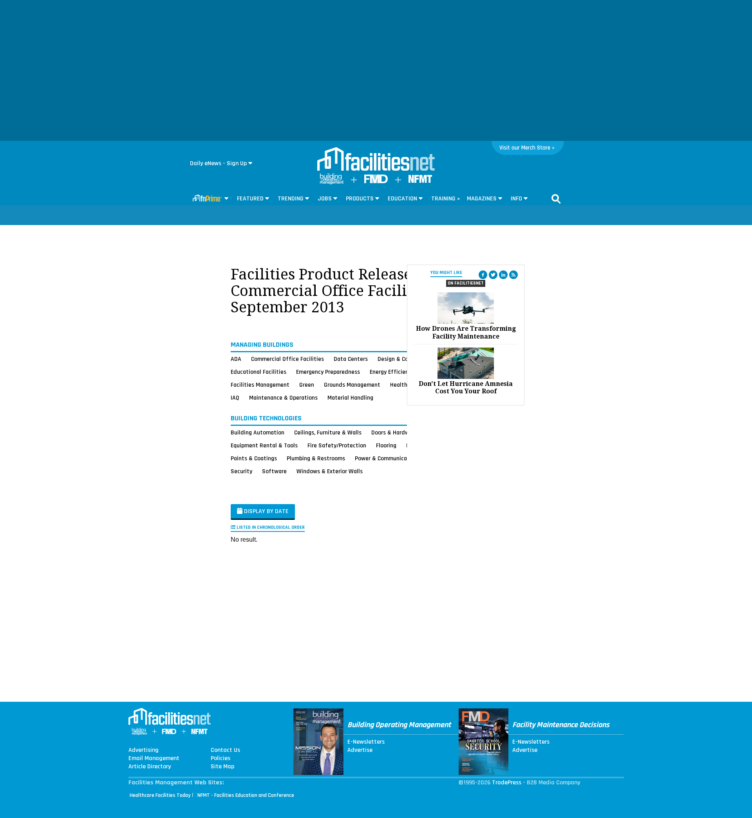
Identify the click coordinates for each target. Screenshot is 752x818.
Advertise (359, 750)
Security (241, 471)
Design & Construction (406, 359)
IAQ (235, 398)
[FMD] (376, 181)
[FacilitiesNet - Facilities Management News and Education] (376, 159)
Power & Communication (386, 458)
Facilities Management (260, 385)
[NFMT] (420, 181)
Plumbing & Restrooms (316, 458)
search (556, 198)
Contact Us (225, 750)
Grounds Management (352, 385)
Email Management (153, 758)
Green (306, 385)
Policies (220, 758)
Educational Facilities (258, 372)
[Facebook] (483, 274)
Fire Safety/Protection (336, 445)
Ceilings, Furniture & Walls (328, 432)
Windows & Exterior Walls (329, 471)
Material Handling (350, 398)
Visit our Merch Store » (527, 147)
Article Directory (149, 767)
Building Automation (257, 432)
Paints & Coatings (254, 458)
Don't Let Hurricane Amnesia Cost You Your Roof (466, 387)
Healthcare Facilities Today (160, 795)
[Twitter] (493, 274)
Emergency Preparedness (328, 372)
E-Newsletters (366, 742)
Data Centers (351, 359)
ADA (236, 359)
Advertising (143, 750)
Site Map (222, 767)
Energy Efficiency (392, 372)
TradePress (506, 782)
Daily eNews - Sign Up (218, 163)
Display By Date (265, 511)
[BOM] (331, 182)
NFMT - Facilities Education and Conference (245, 795)
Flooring (386, 445)
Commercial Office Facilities (287, 359)
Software (274, 471)
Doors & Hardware (394, 432)
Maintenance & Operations (283, 398)
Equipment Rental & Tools (264, 445)
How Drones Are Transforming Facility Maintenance (466, 332)
